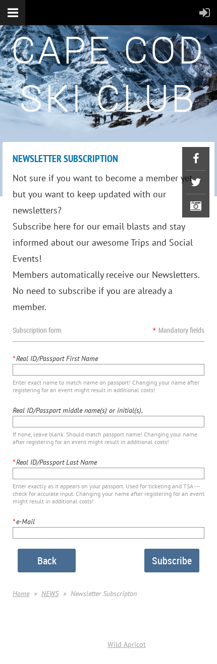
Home (21, 593)
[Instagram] (196, 205)
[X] (196, 182)
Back (47, 560)
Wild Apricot (126, 644)
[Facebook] (196, 158)
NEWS (50, 593)
